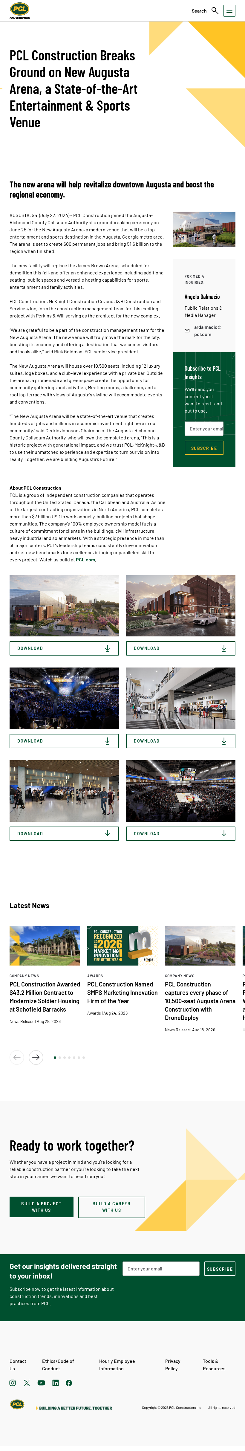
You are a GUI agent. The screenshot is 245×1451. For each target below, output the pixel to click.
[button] (55, 1057)
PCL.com (85, 559)
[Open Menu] (229, 11)
